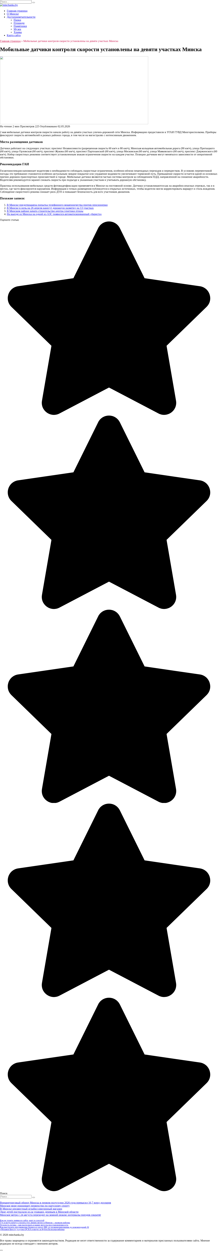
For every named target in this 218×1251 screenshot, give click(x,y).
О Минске (13, 13)
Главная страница (17, 10)
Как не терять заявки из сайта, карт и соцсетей (22, 1220)
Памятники (20, 26)
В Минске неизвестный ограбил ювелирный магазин (31, 1208)
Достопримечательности (21, 16)
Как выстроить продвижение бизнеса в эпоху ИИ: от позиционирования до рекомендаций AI (44, 1227)
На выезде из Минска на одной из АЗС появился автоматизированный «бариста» (54, 214)
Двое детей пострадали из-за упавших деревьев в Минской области (39, 1211)
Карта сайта (14, 35)
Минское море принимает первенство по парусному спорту (35, 1205)
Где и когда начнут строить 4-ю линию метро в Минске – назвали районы (35, 1222)
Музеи (17, 29)
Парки (17, 20)
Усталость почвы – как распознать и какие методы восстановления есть (34, 1225)
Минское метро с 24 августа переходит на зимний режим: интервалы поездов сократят (50, 1214)
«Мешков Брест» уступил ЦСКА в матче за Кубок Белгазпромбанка (32, 1229)
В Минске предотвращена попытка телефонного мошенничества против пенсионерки (57, 204)
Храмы (18, 32)
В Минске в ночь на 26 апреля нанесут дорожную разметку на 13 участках (50, 208)
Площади (19, 23)
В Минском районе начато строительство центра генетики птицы (45, 211)
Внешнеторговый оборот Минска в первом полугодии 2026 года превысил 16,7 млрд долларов (55, 1202)
